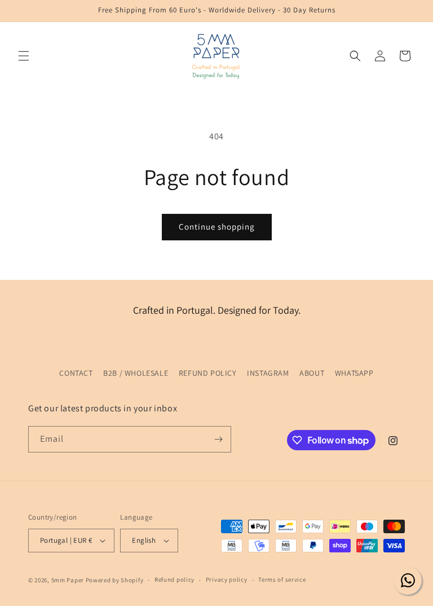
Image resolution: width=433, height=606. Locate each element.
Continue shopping (217, 226)
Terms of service (282, 579)
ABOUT (311, 373)
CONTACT (75, 373)
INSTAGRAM (268, 373)
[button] (23, 55)
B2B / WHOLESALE (135, 373)
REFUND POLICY (208, 373)
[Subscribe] (218, 439)
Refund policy (174, 579)
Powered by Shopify (115, 580)
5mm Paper (67, 580)
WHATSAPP (354, 373)
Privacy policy (227, 579)
